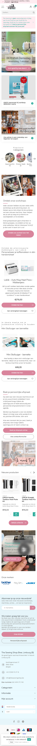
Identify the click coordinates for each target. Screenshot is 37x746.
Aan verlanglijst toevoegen (17, 311)
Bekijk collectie (17, 523)
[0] (34, 7)
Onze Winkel (18, 634)
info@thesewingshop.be (15, 678)
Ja (29, 739)
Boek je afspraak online (18, 430)
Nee (11, 742)
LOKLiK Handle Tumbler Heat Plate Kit (10, 499)
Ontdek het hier (17, 305)
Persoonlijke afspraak (18, 641)
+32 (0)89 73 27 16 (12, 672)
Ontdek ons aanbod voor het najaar (18, 234)
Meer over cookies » (22, 742)
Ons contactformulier (18, 437)
